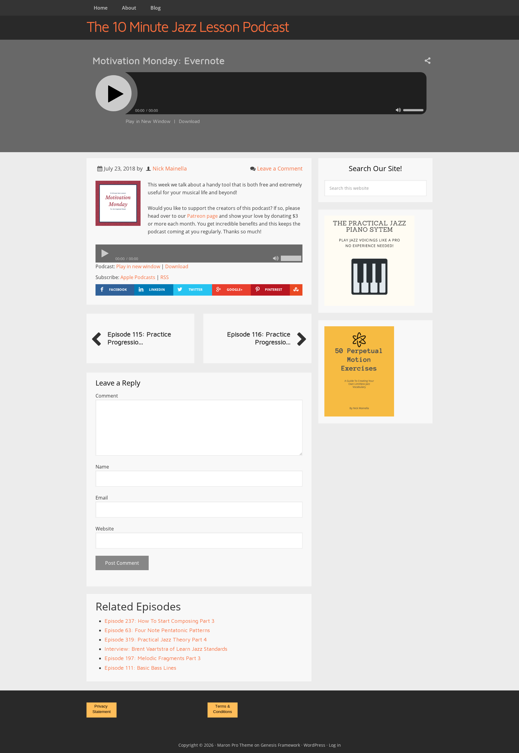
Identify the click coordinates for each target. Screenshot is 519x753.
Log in (335, 745)
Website (105, 528)
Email (102, 497)
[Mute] (398, 110)
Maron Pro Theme (235, 745)
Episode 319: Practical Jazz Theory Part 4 (156, 639)
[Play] (114, 93)
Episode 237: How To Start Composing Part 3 (159, 621)
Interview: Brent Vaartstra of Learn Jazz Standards (166, 649)
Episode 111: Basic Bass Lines (140, 668)
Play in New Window (148, 121)
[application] (259, 109)
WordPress (314, 745)
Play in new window (138, 266)
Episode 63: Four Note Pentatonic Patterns (157, 630)
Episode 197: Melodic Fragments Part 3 (153, 658)
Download (189, 121)
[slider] (413, 110)
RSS (164, 277)
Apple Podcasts (137, 277)
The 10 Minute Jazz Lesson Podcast (187, 26)
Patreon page (202, 216)
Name (102, 466)
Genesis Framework (280, 745)
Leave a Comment (279, 168)
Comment (107, 395)
